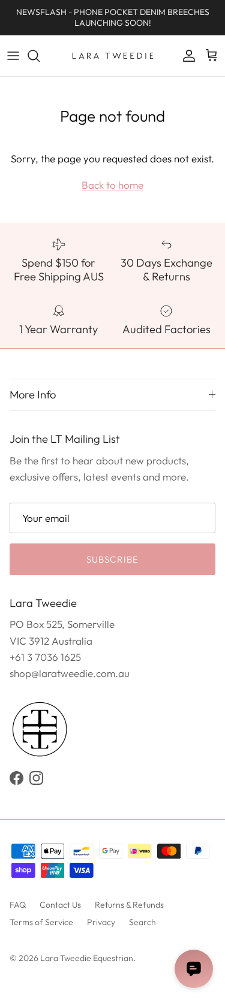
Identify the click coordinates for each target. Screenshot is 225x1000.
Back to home (112, 185)
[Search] (39, 56)
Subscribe (112, 559)
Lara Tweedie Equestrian (86, 958)
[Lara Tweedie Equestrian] (113, 55)
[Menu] (13, 56)
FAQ (18, 904)
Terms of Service (41, 922)
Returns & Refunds (129, 904)
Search (142, 922)
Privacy (101, 922)
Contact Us (60, 904)
